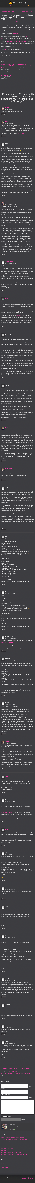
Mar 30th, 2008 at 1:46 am (10, 489)
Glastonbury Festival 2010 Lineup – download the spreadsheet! (14, 1154)
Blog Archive (3, 1161)
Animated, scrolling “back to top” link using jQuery (11, 1142)
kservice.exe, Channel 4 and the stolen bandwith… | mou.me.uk (15, 1073)
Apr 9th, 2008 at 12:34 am (10, 538)
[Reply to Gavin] (3, 420)
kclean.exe (19, 315)
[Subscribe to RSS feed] (28, 5)
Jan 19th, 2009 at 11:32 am (10, 1006)
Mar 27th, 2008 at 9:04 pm (10, 386)
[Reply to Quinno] (3, 928)
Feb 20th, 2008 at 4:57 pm (10, 123)
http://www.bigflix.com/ (6, 812)
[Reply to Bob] (3, 195)
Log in (33, 1178)
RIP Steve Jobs (4, 1144)
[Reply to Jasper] (3, 734)
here (18, 133)
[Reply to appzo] (3, 845)
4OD (6, 85)
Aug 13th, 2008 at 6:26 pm (10, 743)
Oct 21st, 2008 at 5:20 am (10, 830)
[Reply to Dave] (3, 792)
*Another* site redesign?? (6, 1141)
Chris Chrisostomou (19, 1177)
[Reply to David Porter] (3, 290)
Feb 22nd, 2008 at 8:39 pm (13, 1075)
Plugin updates (4, 1150)
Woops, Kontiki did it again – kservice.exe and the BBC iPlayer (8, 65)
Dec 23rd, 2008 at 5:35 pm (10, 908)
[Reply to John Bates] (3, 480)
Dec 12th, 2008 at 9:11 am (10, 889)
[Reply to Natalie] (3, 997)
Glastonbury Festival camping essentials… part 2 (11, 1152)
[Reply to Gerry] (3, 768)
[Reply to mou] (3, 136)
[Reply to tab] (3, 880)
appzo (7, 829)
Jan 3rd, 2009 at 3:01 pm (10, 937)
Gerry (7, 741)
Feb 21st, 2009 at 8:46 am (10, 1043)
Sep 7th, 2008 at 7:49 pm (10, 801)
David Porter (9, 262)
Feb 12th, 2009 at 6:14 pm (10, 1027)
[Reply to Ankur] (3, 821)
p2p (19, 85)
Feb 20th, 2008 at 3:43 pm (10, 109)
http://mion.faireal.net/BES (7, 642)
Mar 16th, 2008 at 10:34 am (10, 145)
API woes (3, 1146)
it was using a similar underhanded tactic (16, 41)
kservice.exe (15, 85)
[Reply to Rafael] (3, 971)
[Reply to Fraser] (3, 1057)
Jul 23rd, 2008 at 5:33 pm (10, 704)
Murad (27, 24)
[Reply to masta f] (3, 1034)
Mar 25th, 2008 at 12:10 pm (10, 299)
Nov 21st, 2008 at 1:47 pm (10, 854)
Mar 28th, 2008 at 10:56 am (10, 429)
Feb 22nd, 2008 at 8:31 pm (13, 1071)
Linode (29, 1178)
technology (15, 21)
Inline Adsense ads (6, 75)
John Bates (8, 468)
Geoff (6, 49)
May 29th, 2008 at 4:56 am (10, 638)
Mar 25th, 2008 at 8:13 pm (10, 335)
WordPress (23, 1178)
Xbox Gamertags (4, 1167)
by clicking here (16, 33)
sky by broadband (24, 85)
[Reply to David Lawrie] (3, 651)
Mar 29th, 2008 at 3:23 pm (10, 470)
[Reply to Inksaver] (3, 695)
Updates (2, 1165)
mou (6, 121)
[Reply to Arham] (3, 114)
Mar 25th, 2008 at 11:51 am (10, 263)
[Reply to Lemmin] (3, 529)
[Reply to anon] (3, 899)
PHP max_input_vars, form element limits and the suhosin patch (14, 1139)
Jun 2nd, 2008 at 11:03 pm (10, 660)
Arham (7, 108)
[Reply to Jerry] (3, 584)
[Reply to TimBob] (3, 1018)
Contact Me (3, 1163)
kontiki (11, 85)
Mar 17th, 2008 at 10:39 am (10, 204)
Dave (6, 776)
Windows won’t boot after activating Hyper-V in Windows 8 (12, 1137)
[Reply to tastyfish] (3, 377)
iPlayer (8, 85)
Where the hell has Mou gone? (7, 1148)
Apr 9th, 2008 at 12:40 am (10, 593)
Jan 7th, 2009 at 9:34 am (10, 980)
